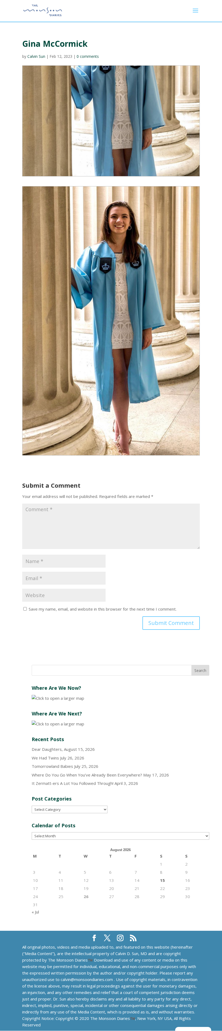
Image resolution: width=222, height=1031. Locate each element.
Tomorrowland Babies (52, 766)
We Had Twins (45, 758)
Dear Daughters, (47, 749)
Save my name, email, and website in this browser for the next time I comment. (103, 609)
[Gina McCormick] (111, 321)
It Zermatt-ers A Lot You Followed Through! (72, 783)
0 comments (88, 56)
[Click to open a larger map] (58, 698)
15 (162, 880)
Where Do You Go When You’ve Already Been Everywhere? (87, 775)
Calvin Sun (36, 56)
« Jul (35, 912)
